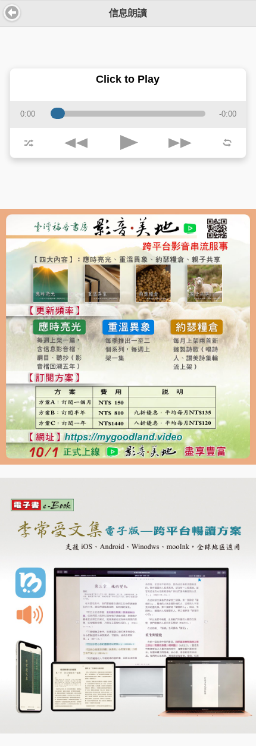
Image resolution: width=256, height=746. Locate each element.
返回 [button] (12, 12)
